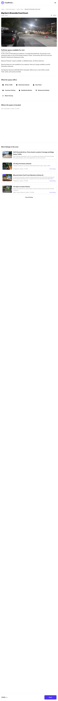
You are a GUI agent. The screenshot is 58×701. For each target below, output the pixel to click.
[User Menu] (55, 2)
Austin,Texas (4, 15)
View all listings (29, 197)
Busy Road (38, 85)
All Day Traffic (9, 85)
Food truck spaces (10, 9)
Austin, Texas (20, 9)
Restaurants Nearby (43, 90)
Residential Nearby (26, 90)
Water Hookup (9, 95)
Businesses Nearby (24, 85)
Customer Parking (10, 90)
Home (2, 9)
